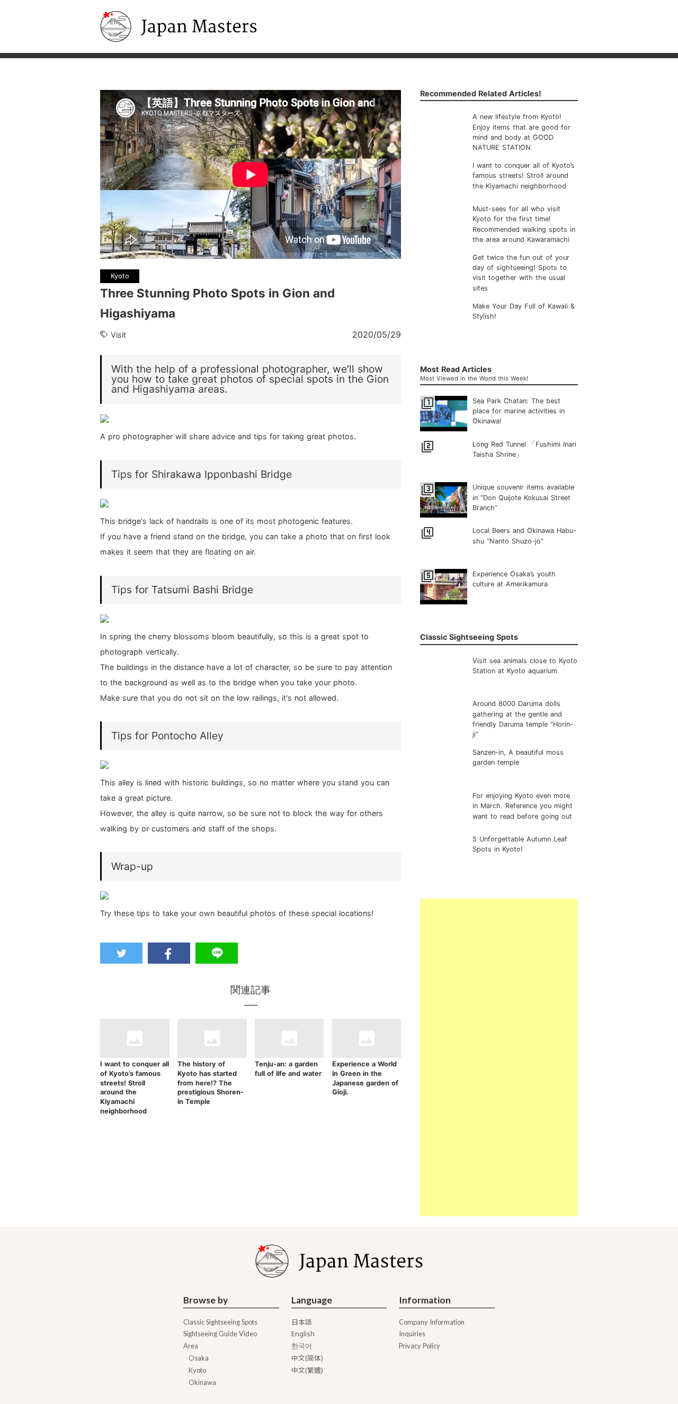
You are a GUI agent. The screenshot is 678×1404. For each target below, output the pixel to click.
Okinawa (202, 1382)
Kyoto (197, 1370)
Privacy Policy (419, 1346)
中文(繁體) (307, 1370)
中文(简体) (307, 1358)
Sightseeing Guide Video (220, 1333)
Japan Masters (129, 5)
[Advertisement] (498, 1057)
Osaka (199, 1358)
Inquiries (412, 1333)
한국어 (301, 1346)
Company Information (432, 1322)
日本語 (301, 1322)
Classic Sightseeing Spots (220, 1322)
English (303, 1333)
